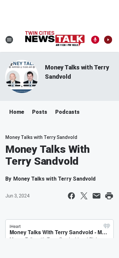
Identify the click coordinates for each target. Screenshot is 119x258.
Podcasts (67, 112)
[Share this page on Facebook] (71, 195)
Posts (39, 112)
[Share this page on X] (84, 195)
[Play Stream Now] (108, 40)
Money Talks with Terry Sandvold (41, 137)
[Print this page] (109, 195)
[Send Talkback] (95, 40)
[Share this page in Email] (96, 195)
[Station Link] (55, 39)
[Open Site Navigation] (9, 40)
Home (16, 112)
